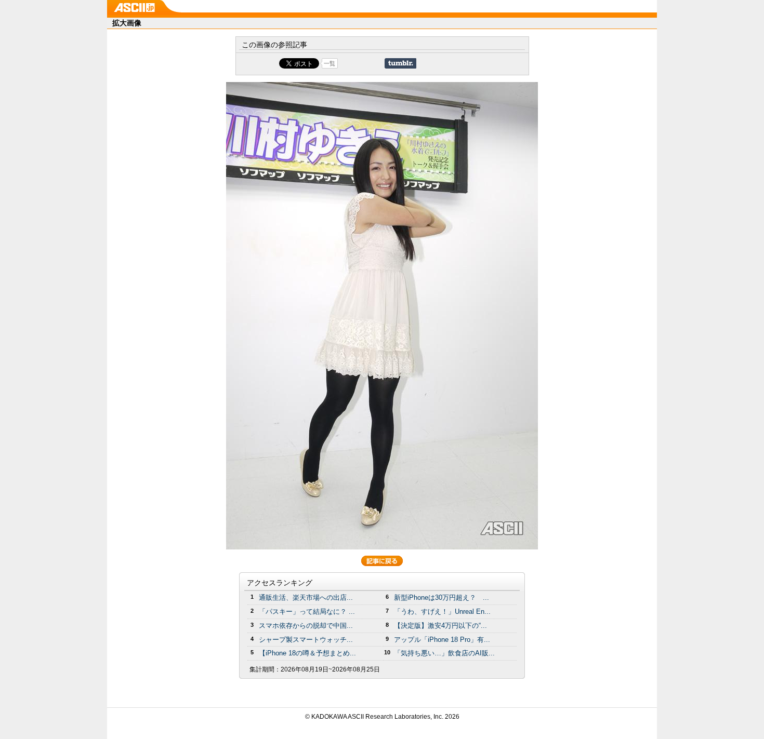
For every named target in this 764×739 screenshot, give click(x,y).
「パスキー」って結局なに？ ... (307, 611)
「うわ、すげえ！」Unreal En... (442, 611)
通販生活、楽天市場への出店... (306, 597)
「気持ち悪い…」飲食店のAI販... (444, 653)
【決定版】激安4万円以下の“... (440, 625)
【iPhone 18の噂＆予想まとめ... (307, 653)
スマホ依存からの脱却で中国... (306, 625)
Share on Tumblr (400, 63)
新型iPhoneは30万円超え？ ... (441, 597)
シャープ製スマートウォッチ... (306, 639)
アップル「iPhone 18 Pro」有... (442, 639)
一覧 (329, 63)
